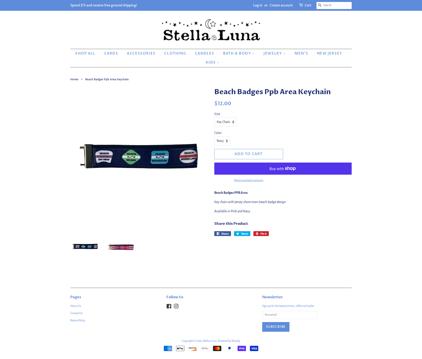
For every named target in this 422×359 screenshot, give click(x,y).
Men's (301, 53)
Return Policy (77, 320)
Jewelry (273, 53)
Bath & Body (237, 53)
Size (217, 114)
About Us (75, 306)
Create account (281, 5)
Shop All (85, 53)
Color (218, 133)
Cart (308, 5)
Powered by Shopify (229, 341)
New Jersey (329, 53)
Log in (257, 5)
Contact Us (76, 313)
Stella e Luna (210, 341)
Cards (111, 53)
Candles (204, 53)
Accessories (141, 53)
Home (74, 79)
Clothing (175, 53)
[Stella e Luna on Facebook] (168, 307)
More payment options (248, 180)
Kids (211, 62)
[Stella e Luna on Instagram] (176, 307)
